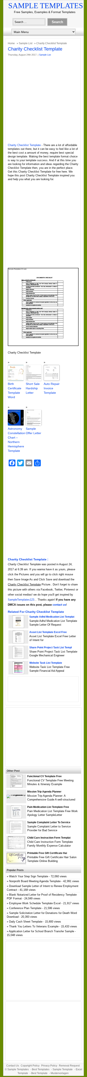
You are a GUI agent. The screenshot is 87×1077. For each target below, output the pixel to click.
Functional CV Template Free (44, 776)
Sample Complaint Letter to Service (48, 822)
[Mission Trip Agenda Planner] (16, 794)
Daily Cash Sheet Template (25, 921)
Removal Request (69, 1065)
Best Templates (40, 1069)
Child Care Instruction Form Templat (49, 837)
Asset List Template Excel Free (48, 632)
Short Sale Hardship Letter (33, 388)
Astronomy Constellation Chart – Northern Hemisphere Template (16, 439)
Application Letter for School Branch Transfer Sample (41, 931)
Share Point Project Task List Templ (50, 647)
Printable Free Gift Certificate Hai (47, 853)
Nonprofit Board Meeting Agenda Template (35, 881)
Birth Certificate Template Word (14, 390)
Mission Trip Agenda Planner (44, 791)
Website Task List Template (45, 662)
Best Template (39, 1073)
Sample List (25, 43)
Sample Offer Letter (33, 431)
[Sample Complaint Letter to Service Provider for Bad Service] (16, 832)
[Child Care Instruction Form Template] (16, 848)
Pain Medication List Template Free (48, 807)
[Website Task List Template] (18, 673)
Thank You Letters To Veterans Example (33, 926)
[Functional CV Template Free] (16, 786)
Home (11, 43)
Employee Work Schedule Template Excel (35, 903)
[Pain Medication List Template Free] (16, 817)
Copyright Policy (30, 1065)
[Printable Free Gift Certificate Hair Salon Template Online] (16, 862)
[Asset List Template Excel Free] (18, 642)
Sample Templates (45, 5)
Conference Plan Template (25, 908)
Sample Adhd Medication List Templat (51, 616)
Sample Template (63, 1069)
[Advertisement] (43, 100)
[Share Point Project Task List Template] (18, 657)
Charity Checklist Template (24, 145)
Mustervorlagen (60, 1073)
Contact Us (12, 1065)
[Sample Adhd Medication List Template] (18, 627)
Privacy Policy (49, 1065)
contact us (59, 604)
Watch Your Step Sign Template (28, 876)
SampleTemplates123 (21, 599)
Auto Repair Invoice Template (52, 388)
